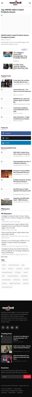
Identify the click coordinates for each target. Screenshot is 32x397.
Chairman (25, 283)
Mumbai (27, 268)
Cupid (3, 268)
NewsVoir (19, 392)
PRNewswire (11, 392)
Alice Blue (25, 279)
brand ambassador (14, 265)
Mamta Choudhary (17, 104)
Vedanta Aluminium (7, 272)
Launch (25, 272)
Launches (10, 268)
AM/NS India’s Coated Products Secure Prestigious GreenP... (15, 36)
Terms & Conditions (6, 389)
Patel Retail (24, 276)
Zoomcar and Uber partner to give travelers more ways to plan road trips (15, 233)
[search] (30, 3)
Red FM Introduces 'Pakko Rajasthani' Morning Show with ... (22, 190)
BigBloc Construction (15, 283)
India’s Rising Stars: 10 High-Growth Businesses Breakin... (21, 118)
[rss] (17, 327)
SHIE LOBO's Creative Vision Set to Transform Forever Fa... (22, 153)
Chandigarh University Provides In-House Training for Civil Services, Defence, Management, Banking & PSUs (15, 217)
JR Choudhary (16, 361)
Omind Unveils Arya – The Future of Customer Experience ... (22, 91)
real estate (19, 268)
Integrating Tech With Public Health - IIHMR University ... (21, 199)
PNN (2, 39)
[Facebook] (3, 327)
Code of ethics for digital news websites (12, 390)
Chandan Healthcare (13, 276)
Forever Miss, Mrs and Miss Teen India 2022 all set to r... (21, 81)
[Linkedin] (12, 327)
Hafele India (17, 279)
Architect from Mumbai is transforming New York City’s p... (21, 338)
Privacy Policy (17, 389)
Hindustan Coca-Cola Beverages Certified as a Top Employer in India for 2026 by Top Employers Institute (15, 242)
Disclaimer (4, 392)
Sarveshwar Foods (7, 287)
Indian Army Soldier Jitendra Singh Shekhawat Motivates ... (22, 347)
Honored (4, 283)
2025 (3, 276)
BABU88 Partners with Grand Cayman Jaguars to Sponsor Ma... (21, 100)
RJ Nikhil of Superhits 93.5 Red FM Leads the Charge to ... (22, 180)
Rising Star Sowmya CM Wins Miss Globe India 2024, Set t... (21, 171)
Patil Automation (6, 279)
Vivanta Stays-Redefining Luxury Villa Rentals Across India (21, 109)
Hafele (4, 265)
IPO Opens (18, 272)
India (23, 265)
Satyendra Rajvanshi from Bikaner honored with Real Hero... (21, 357)
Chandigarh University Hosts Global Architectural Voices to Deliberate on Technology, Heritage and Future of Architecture (15, 250)
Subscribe (27, 377)
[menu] (2, 3)
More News (4, 257)
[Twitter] (8, 327)
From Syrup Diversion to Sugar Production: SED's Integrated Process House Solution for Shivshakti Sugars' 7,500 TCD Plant (15, 226)
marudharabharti (17, 84)
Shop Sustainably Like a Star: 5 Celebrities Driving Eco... (22, 162)
